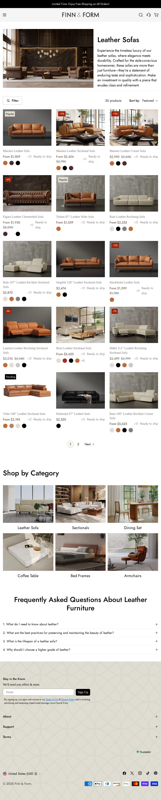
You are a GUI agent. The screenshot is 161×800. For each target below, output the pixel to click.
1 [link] (70, 444)
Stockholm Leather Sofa (125, 282)
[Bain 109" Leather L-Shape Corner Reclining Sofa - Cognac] (118, 430)
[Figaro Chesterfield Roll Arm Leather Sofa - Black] (18, 234)
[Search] (141, 15)
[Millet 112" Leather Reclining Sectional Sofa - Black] (118, 365)
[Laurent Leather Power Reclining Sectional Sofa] (27, 325)
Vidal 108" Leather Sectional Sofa (24, 413)
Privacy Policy (68, 699)
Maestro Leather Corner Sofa (128, 151)
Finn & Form (23, 783)
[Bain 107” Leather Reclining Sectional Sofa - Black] (24, 299)
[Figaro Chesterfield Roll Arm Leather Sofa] (27, 193)
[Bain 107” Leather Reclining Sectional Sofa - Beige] (5, 299)
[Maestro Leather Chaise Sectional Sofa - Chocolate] (71, 168)
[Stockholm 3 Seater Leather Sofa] (134, 259)
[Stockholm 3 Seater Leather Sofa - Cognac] (112, 299)
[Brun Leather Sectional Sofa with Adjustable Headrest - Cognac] (77, 360)
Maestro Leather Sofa (16, 151)
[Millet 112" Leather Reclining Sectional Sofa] (134, 325)
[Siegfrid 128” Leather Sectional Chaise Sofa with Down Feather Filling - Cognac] (58, 294)
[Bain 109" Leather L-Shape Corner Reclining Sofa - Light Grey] (130, 430)
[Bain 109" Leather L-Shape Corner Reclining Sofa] (134, 390)
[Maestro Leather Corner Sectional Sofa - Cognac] (112, 163)
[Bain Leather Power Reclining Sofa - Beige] (112, 228)
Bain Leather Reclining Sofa (127, 216)
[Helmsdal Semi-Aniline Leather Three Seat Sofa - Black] (58, 426)
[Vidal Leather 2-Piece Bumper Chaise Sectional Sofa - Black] (24, 426)
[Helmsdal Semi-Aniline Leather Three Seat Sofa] (80, 390)
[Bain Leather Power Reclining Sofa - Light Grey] (124, 228)
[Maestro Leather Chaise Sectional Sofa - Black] (64, 168)
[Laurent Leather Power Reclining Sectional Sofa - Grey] (18, 365)
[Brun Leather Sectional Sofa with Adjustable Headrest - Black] (71, 360)
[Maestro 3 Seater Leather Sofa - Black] (18, 163)
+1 (83, 360)
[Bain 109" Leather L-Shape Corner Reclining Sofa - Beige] (112, 430)
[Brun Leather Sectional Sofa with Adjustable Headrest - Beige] (58, 360)
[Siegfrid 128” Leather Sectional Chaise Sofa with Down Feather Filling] (80, 259)
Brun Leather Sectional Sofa (73, 348)
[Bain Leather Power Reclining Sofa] (134, 193)
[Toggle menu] (4, 15)
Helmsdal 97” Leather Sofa (73, 413)
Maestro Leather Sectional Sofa (75, 151)
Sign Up (83, 692)
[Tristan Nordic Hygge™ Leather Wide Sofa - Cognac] (58, 228)
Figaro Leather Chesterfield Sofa (23, 216)
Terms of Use (52, 699)
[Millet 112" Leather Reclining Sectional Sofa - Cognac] (124, 365)
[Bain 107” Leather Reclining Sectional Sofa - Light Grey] (18, 299)
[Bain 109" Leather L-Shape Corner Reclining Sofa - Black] (124, 430)
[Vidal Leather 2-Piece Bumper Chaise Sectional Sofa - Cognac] (5, 426)
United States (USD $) (22, 773)
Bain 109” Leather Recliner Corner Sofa (131, 416)
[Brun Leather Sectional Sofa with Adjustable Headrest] (80, 325)
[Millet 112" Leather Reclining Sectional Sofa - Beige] (112, 365)
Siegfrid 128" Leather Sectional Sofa (79, 282)
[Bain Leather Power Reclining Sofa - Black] (118, 228)
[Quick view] (45, 118)
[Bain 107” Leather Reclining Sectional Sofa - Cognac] (11, 299)
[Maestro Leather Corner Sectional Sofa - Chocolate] (124, 163)
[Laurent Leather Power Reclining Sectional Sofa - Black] (24, 365)
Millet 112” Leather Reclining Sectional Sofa (128, 350)
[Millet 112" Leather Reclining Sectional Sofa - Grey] (130, 365)
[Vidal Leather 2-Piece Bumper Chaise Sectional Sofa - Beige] (18, 426)
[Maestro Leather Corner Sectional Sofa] (134, 127)
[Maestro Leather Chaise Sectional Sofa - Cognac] (58, 168)
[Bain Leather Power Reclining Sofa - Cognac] (130, 228)
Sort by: (134, 100)
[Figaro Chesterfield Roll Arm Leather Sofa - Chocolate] (5, 234)
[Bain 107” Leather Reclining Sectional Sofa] (27, 259)
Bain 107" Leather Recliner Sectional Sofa (26, 284)
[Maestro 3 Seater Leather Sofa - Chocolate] (11, 163)
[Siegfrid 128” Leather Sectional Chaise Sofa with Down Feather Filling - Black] (64, 294)
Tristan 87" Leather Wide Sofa (75, 216)
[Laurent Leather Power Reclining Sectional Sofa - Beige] (11, 365)
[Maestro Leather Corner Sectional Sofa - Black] (118, 163)
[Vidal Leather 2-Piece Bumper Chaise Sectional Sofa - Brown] (11, 426)
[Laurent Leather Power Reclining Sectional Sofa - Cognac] (5, 365)
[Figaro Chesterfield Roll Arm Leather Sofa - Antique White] (11, 234)
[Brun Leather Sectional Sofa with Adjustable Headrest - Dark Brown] (64, 360)
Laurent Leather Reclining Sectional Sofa (25, 350)
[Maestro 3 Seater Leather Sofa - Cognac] (5, 163)
